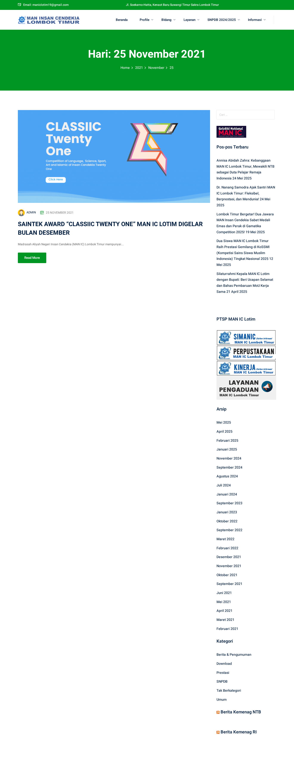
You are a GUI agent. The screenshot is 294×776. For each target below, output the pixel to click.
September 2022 (229, 530)
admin (31, 212)
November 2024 (229, 458)
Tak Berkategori (229, 690)
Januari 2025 (227, 449)
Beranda (122, 19)
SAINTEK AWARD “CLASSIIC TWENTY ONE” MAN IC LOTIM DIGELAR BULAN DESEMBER (110, 228)
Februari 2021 (227, 628)
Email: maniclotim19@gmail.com (46, 5)
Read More (32, 257)
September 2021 (229, 583)
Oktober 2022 (227, 521)
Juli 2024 (224, 485)
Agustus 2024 (227, 476)
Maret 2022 (225, 539)
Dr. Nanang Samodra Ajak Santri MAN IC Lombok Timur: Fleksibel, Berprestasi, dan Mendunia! (246, 193)
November (156, 67)
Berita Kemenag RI (239, 732)
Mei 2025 (224, 422)
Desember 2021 (229, 557)
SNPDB (222, 681)
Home (125, 67)
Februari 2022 (227, 548)
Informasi (255, 19)
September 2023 (229, 503)
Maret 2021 (225, 619)
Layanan (189, 19)
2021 (139, 67)
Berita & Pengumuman (234, 654)
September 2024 (229, 467)
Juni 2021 (224, 592)
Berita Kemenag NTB (241, 712)
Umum (222, 699)
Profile (144, 19)
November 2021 (229, 566)
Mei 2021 (224, 602)
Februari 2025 (227, 440)
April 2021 (224, 610)
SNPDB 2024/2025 (221, 19)
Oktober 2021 (227, 575)
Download (224, 663)
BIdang (166, 19)
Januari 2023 (227, 512)
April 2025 (224, 431)
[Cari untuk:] (246, 114)
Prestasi (223, 672)
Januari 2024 (227, 494)
